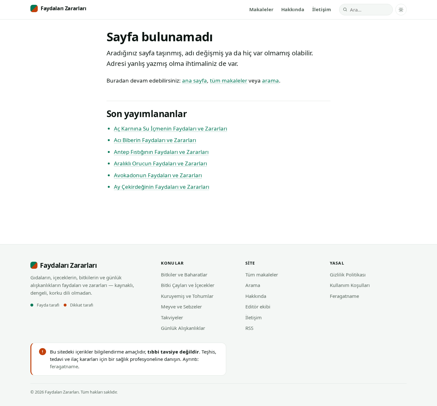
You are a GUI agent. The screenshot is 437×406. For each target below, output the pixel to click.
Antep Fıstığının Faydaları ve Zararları (161, 151)
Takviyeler (172, 317)
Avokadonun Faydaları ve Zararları (158, 175)
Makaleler (261, 9)
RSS (249, 328)
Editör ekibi (257, 306)
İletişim (321, 9)
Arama (252, 285)
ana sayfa (194, 80)
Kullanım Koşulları (350, 285)
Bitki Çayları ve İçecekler (187, 285)
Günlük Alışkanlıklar (183, 328)
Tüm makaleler (261, 274)
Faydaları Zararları (63, 8)
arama (270, 80)
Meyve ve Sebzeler (181, 306)
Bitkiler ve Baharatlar (184, 274)
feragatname (64, 366)
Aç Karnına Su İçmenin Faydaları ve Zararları (170, 128)
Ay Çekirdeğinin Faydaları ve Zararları (161, 186)
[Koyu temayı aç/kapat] (401, 9)
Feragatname (344, 296)
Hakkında (292, 9)
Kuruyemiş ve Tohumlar (187, 296)
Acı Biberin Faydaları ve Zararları (155, 140)
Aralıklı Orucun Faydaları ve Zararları (160, 163)
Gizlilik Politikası (348, 274)
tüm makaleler (228, 80)
